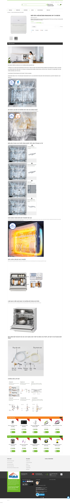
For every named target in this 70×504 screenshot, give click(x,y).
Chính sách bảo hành (10, 464)
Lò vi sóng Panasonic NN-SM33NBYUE (24, 426)
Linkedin (46, 30)
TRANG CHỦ (28, 460)
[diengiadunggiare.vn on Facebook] (41, 497)
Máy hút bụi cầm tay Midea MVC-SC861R (24, 445)
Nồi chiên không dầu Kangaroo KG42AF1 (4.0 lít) (35, 445)
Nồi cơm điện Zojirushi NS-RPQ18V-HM (13, 445)
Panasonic (35, 17)
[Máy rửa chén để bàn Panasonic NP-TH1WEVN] (11, 38)
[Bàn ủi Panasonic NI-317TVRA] (57, 422)
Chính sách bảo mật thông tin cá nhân (13, 467)
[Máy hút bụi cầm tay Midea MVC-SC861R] (23, 441)
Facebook (37, 30)
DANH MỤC (27, 469)
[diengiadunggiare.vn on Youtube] (43, 497)
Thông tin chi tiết (11, 43)
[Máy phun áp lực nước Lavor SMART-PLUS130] (57, 441)
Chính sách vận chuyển (10, 460)
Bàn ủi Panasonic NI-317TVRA (57, 425)
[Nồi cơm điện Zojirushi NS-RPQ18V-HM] (12, 441)
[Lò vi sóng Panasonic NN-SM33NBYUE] (23, 422)
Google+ (42, 30)
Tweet (33, 30)
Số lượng (61, 26)
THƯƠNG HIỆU (28, 467)
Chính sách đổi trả (10, 462)
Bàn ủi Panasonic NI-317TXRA (46, 425)
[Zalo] (68, 497)
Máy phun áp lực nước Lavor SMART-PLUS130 (57, 445)
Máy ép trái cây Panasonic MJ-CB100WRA (12, 426)
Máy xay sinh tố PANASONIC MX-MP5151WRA (35, 426)
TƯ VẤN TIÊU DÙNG (29, 462)
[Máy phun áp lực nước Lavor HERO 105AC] (46, 441)
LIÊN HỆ (27, 464)
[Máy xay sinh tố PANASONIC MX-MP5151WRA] (35, 422)
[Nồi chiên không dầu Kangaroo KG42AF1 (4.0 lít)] (35, 441)
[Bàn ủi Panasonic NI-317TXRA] (46, 422)
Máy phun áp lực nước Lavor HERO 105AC (46, 445)
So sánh (1, 502)
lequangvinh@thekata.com (14, 489)
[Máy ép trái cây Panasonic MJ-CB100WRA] (12, 422)
